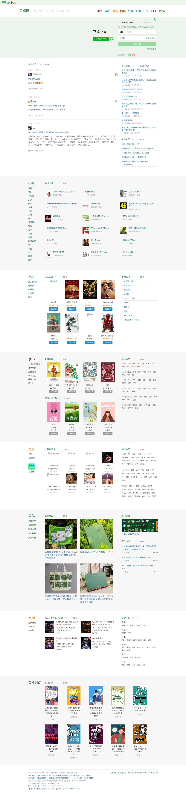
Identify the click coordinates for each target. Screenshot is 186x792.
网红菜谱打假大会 (129, 96)
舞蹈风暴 (56, 216)
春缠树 (71, 424)
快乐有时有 (55, 466)
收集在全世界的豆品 (130, 534)
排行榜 (31, 293)
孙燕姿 (149, 486)
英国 (128, 474)
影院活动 (138, 658)
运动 (133, 665)
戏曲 (145, 640)
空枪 (90, 302)
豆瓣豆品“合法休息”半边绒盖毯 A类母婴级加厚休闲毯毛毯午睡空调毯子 (61, 555)
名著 (128, 366)
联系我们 (130, 773)
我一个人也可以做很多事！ (63, 192)
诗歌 (152, 364)
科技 (30, 233)
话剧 (123, 640)
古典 (136, 464)
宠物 (30, 226)
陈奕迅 (143, 486)
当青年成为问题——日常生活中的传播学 (74, 710)
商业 (140, 397)
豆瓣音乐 (115, 11)
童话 (123, 366)
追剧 (30, 192)
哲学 (134, 380)
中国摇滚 (130, 464)
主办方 (31, 626)
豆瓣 (9, 2)
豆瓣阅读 (138, 11)
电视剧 (31, 289)
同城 (31, 617)
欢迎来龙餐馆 (71, 302)
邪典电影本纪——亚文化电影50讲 (51, 749)
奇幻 (123, 375)
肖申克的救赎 (108, 302)
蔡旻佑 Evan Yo (53, 469)
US (123, 477)
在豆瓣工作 (122, 773)
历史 (129, 380)
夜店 (148, 647)
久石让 (124, 493)
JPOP (134, 461)
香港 (133, 474)
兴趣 (30, 207)
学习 (30, 245)
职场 (30, 256)
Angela (35, 101)
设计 (144, 380)
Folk (132, 457)
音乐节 (145, 625)
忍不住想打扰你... (72, 385)
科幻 (144, 372)
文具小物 (32, 538)
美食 (30, 215)
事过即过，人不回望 (130, 113)
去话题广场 (144, 66)
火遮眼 (126, 294)
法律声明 (138, 773)
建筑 (154, 380)
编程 (140, 405)
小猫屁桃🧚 (37, 74)
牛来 (72, 336)
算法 (154, 405)
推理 (134, 372)
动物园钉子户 (90, 469)
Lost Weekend (54, 487)
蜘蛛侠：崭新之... (108, 336)
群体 (125, 311)
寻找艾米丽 (128, 315)
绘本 (139, 372)
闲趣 (30, 203)
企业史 (129, 400)
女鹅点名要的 (34, 79)
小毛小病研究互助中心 (100, 216)
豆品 (31, 515)
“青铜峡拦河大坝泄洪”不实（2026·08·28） (138, 148)
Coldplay (151, 490)
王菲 (137, 486)
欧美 (148, 470)
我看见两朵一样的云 (132, 320)
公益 (143, 665)
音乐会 (132, 625)
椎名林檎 (146, 493)
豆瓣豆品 (162, 11)
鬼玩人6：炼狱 (129, 298)
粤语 (147, 474)
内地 (123, 474)
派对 (128, 650)
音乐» (124, 622)
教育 (139, 388)
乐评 (30, 454)
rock (123, 461)
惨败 (108, 385)
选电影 (31, 285)
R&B (128, 461)
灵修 (123, 391)
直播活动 (32, 372)
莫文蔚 (137, 496)
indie (149, 454)
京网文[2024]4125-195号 (37, 778)
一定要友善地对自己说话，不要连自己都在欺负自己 (139, 81)
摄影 (133, 647)
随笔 (134, 364)
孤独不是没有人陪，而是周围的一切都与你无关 (139, 104)
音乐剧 (129, 640)
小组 (31, 183)
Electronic (125, 457)
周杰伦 (131, 486)
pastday (91, 466)
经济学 (129, 397)
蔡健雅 (124, 496)
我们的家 (89, 385)
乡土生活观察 (127, 120)
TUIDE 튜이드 (90, 490)
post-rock (141, 461)
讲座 (123, 665)
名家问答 (32, 376)
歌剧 (140, 640)
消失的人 (127, 303)
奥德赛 (53, 302)
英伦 (150, 477)
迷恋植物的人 (90, 192)
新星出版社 (51, 240)
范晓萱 (154, 496)
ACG (30, 252)
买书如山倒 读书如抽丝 (100, 228)
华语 (142, 470)
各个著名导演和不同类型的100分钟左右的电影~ (48, 132)
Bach (143, 496)
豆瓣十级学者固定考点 (138, 228)
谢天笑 (71, 469)
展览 (128, 665)
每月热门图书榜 (35, 364)
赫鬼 (108, 466)
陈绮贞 (130, 490)
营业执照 (31, 775)
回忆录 (124, 383)
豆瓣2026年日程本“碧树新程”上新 (136, 557)
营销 (151, 397)
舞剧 (135, 640)
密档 (90, 336)
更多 (141, 140)
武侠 (128, 375)
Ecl (34, 128)
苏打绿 (137, 490)
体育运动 (32, 222)
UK (143, 474)
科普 (129, 405)
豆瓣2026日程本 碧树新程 (92, 552)
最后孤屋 (127, 290)
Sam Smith (72, 490)
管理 (135, 397)
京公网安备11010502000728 (69, 789)
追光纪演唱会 (97, 638)
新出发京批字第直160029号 (59, 778)
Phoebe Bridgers (53, 490)
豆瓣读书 (99, 11)
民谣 (139, 454)
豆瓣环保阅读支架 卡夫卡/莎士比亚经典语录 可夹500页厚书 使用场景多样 (96, 599)
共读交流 (32, 379)
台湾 (137, 470)
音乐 (130, 383)
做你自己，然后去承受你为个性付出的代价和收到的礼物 (139, 128)
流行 (134, 454)
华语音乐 (134, 477)
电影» (124, 654)
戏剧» (124, 637)
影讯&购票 (32, 282)
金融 (145, 397)
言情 (154, 372)
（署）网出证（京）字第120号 (83, 778)
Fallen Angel (108, 487)
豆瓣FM (146, 11)
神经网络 (130, 408)
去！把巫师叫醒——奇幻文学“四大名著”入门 (95, 749)
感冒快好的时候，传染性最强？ (134, 157)
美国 (153, 470)
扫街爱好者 (95, 240)
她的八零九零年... (90, 424)
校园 (30, 249)
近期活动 (32, 623)
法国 (127, 477)
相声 (130, 633)
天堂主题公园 (53, 385)
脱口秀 (124, 633)
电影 (31, 276)
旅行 (129, 388)
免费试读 (53, 391)
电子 (123, 464)
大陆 (152, 474)
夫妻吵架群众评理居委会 (56, 228)
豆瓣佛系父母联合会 (99, 252)
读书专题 (32, 368)
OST (129, 454)
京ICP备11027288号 (60, 775)
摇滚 (137, 457)
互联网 (134, 405)
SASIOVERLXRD (107, 469)
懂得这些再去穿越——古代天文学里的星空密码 (118, 749)
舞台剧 (31, 630)
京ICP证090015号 (44, 775)
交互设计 (147, 405)
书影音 (31, 196)
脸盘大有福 (107, 424)
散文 (147, 364)
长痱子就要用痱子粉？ (130, 144)
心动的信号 (95, 204)
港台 (133, 366)
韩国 (138, 474)
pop (144, 454)
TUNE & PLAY (91, 487)
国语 (155, 477)
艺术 (30, 230)
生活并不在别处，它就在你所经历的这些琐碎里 (139, 71)
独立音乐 (154, 461)
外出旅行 (32, 533)
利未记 (126, 307)
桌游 (143, 647)
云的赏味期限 (127, 252)
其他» (124, 662)
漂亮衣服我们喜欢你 (130, 216)
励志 (134, 388)
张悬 (130, 493)
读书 (31, 359)
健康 (154, 388)
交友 (153, 647)
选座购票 (53, 309)
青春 (149, 372)
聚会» (124, 644)
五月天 (124, 490)
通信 (123, 408)
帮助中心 (146, 773)
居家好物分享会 (128, 240)
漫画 (129, 372)
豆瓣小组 (130, 11)
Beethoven (137, 493)
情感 (30, 237)
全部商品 (32, 521)
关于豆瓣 (113, 773)
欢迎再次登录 (129, 281)
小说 (129, 364)
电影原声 (150, 457)
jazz (147, 461)
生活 (30, 211)
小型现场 (125, 625)
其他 (150, 640)
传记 (139, 380)
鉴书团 (31, 383)
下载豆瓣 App (101, 39)
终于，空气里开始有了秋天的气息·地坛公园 (46, 106)
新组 (30, 188)
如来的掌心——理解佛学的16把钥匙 (140, 749)
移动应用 (154, 773)
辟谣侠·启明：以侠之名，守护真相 (135, 153)
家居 (30, 218)
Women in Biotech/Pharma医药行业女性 (62, 204)
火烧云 (72, 466)
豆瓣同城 (123, 11)
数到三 (53, 336)
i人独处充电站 (134, 192)
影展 (131, 658)
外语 (138, 647)
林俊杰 (130, 496)
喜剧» (124, 630)
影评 (30, 297)
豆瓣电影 (107, 11)
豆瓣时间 (154, 11)
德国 (145, 477)
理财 (30, 260)
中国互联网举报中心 (38, 789)
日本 (132, 470)
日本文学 (141, 364)
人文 (30, 200)
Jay (148, 496)
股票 (123, 400)
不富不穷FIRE (58, 252)
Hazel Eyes (72, 487)
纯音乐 (142, 464)
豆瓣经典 (32, 525)
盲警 (53, 424)
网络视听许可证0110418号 (81, 775)
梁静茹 (144, 490)
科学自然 (32, 241)
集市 (128, 647)
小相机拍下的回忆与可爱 (132, 89)
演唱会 (139, 625)
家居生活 (32, 529)
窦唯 (153, 493)
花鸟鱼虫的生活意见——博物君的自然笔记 (118, 710)
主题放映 (125, 658)
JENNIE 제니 (108, 490)
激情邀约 (127, 285)
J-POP (143, 457)
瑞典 (123, 480)
